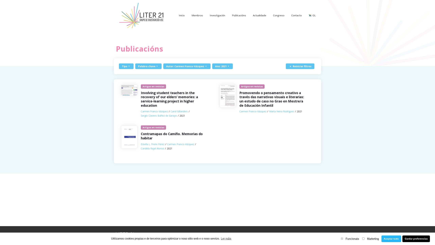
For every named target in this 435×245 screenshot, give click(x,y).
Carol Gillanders (179, 111)
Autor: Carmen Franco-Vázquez (185, 66)
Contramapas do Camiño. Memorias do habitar (172, 136)
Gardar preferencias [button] (416, 238)
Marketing (373, 238)
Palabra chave (146, 66)
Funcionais (352, 238)
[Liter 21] (141, 15)
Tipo (124, 66)
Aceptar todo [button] (391, 238)
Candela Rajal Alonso (152, 148)
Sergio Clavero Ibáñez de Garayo (159, 115)
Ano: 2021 (221, 66)
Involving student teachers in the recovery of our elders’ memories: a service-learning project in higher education (169, 99)
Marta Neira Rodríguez (281, 111)
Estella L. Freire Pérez (152, 144)
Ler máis (226, 238)
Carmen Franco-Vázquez (154, 111)
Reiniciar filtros (301, 66)
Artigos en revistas (153, 86)
